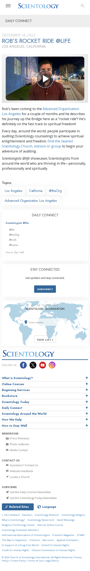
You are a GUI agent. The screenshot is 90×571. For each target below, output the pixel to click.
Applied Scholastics (67, 540)
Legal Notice (52, 560)
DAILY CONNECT (45, 215)
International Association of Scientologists (26, 535)
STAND (81, 535)
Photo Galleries (19, 444)
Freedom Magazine (63, 535)
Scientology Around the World (24, 414)
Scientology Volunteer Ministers (20, 530)
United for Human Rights (55, 545)
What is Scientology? (17, 378)
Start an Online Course (50, 524)
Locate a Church (19, 477)
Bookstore (9, 396)
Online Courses (13, 384)
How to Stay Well (15, 252)
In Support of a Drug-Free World (20, 545)
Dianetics (27, 514)
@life (11, 230)
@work (13, 240)
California (35, 190)
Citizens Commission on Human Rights (53, 550)
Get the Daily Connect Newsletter (30, 492)
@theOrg (55, 190)
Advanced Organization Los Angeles (31, 200)
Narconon (48, 540)
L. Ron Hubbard (10, 514)
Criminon (34, 540)
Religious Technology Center (18, 524)
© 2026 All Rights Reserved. (38, 557)
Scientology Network (47, 514)
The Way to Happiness (14, 540)
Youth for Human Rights (15, 550)
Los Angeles (13, 190)
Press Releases (19, 438)
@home (13, 245)
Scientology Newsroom (40, 519)
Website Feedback (21, 471)
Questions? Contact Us (23, 465)
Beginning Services (16, 390)
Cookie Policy (18, 560)
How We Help (12, 419)
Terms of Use (35, 560)
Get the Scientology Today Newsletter (33, 498)
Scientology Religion (73, 514)
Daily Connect (12, 408)
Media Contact (18, 450)
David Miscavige (66, 519)
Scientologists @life (17, 223)
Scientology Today (15, 402)
